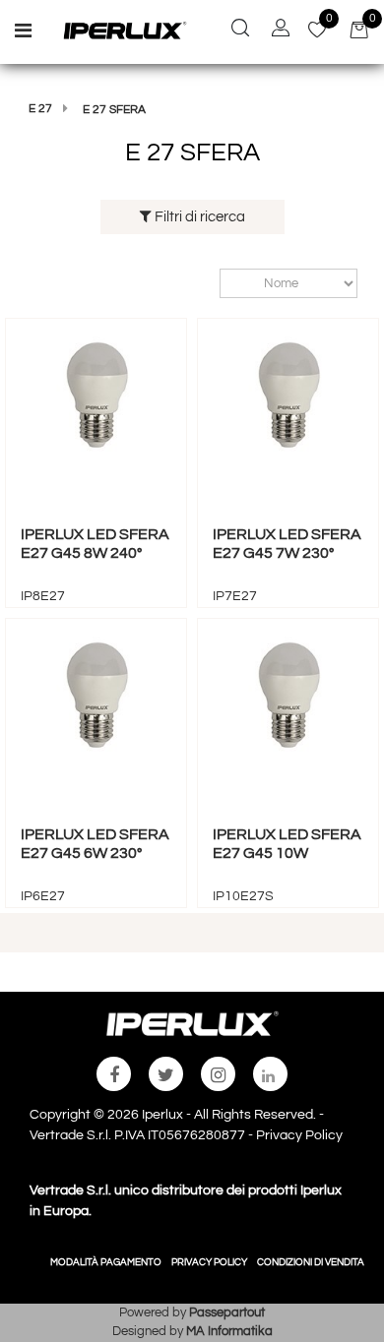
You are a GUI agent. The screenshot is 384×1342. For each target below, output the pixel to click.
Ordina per (210, 282)
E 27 (40, 108)
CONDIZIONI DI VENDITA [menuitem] (310, 1262)
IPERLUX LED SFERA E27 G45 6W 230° (95, 843)
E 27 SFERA (114, 109)
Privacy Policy (299, 1135)
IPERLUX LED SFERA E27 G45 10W (287, 843)
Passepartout (227, 1312)
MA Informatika (229, 1331)
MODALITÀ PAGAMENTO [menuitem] (105, 1262)
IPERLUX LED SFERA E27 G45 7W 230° (287, 543)
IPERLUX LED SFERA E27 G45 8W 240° (95, 543)
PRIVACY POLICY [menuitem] (209, 1262)
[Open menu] (23, 33)
